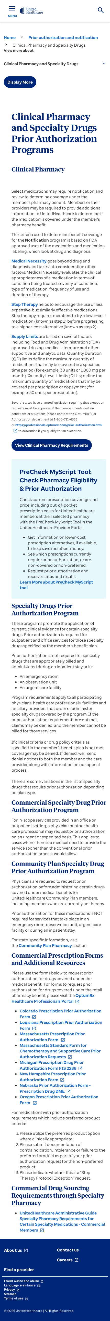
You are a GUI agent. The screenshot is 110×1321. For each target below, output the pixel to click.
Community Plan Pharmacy (45, 945)
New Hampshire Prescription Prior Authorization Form (53, 1076)
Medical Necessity (29, 261)
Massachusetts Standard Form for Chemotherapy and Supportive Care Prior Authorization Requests (60, 1051)
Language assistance (22, 1285)
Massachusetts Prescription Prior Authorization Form (52, 1036)
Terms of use (16, 1298)
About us (16, 1250)
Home (10, 37)
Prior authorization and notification (63, 37)
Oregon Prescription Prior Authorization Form (59, 1099)
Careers (68, 1260)
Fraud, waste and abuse (23, 1281)
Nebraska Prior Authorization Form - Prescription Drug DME (55, 1088)
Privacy (11, 1289)
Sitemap (10, 1294)
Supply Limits (25, 336)
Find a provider (19, 1269)
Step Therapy (25, 304)
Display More (20, 82)
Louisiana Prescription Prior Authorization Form (61, 1025)
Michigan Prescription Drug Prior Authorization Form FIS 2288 (52, 1065)
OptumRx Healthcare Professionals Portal (53, 998)
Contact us (68, 1250)
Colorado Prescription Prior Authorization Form (61, 1014)
